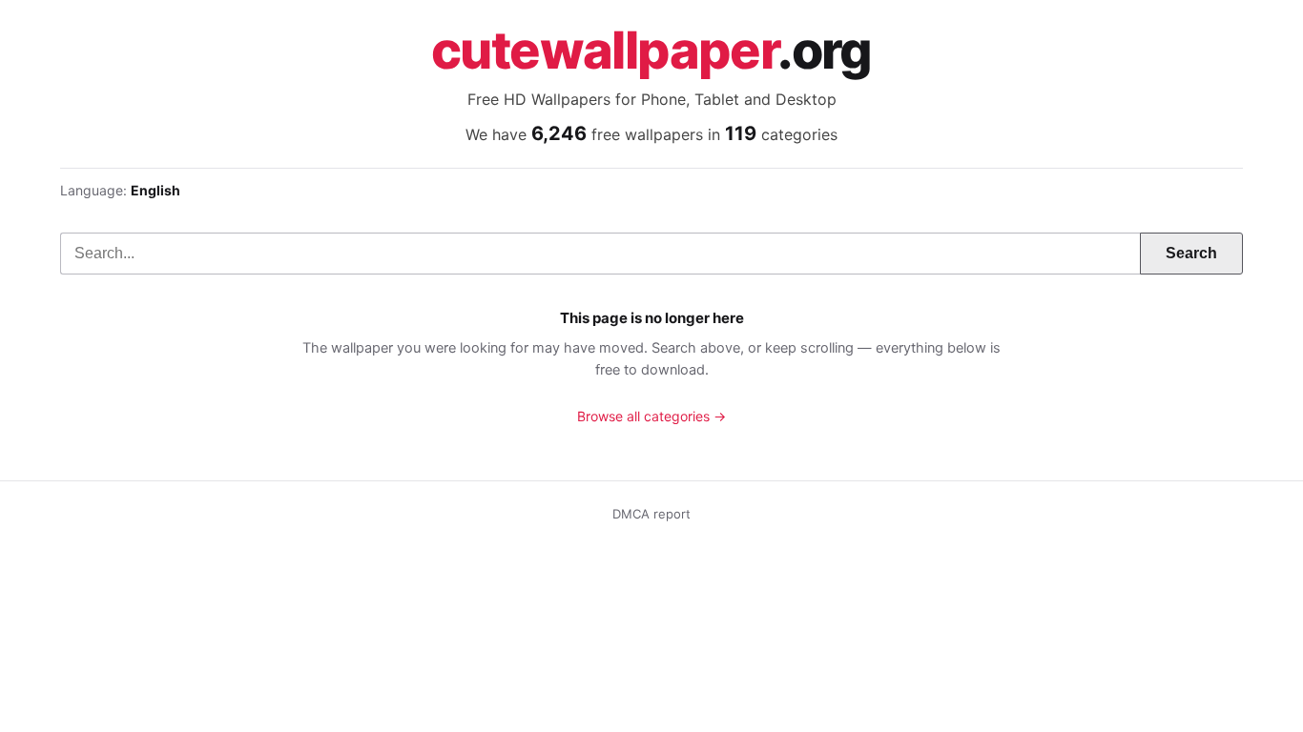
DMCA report (651, 513)
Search (1191, 253)
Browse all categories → (651, 416)
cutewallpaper (651, 50)
